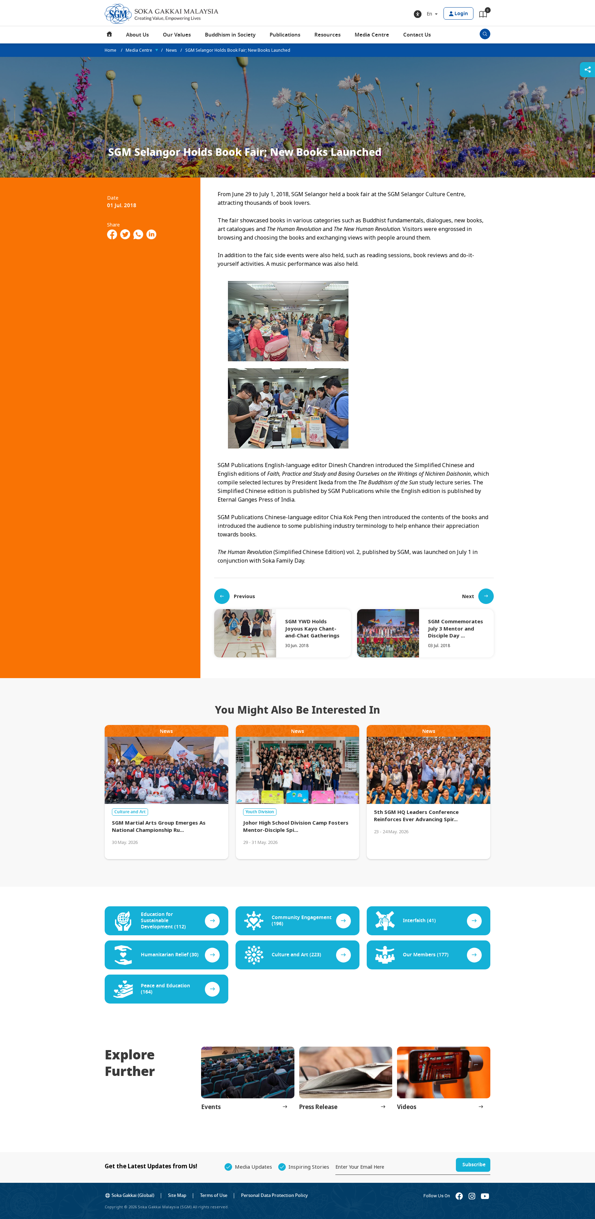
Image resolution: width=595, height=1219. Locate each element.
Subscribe (474, 1164)
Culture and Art (130, 812)
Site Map (177, 1195)
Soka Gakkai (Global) (133, 1195)
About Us (137, 35)
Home (109, 34)
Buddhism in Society (230, 35)
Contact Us (417, 35)
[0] (483, 15)
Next (468, 596)
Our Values (177, 35)
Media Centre (372, 35)
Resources (327, 35)
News (171, 50)
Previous (244, 596)
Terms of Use (213, 1195)
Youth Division (260, 812)
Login (461, 13)
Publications (285, 35)
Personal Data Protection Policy (274, 1195)
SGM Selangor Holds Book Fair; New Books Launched (237, 50)
